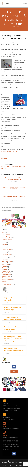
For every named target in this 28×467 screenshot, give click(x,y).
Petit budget (20, 44)
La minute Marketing (6, 249)
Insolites (4, 246)
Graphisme (4, 244)
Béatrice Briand (7, 43)
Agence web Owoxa (20, 462)
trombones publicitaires (7, 283)
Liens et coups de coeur (7, 261)
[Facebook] (14, 366)
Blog (11, 461)
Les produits (12, 44)
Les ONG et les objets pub (7, 256)
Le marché (4, 252)
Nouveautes (4, 266)
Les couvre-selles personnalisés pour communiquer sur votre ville (14, 178)
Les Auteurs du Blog (6, 254)
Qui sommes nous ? (6, 276)
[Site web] (4, 432)
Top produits (4, 281)
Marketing (4, 262)
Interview (4, 247)
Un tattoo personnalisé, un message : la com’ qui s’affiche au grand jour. (13, 339)
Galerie (17, 461)
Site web (5, 435)
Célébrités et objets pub (7, 237)
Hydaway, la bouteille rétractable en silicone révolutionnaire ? (14, 187)
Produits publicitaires (6, 274)
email (5, 426)
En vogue (4, 242)
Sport (3, 277)
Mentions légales (7, 462)
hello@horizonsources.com (9, 151)
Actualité (15, 26)
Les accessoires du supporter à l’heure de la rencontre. (14, 197)
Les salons (4, 259)
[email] (4, 423)
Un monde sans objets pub (7, 284)
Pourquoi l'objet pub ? (6, 271)
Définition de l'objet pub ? (7, 241)
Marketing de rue (5, 264)
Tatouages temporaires (7, 279)
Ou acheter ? (5, 267)
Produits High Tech (6, 272)
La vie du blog (5, 251)
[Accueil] (9, 26)
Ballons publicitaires (6, 234)
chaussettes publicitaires (7, 239)
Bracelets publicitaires (6, 236)
